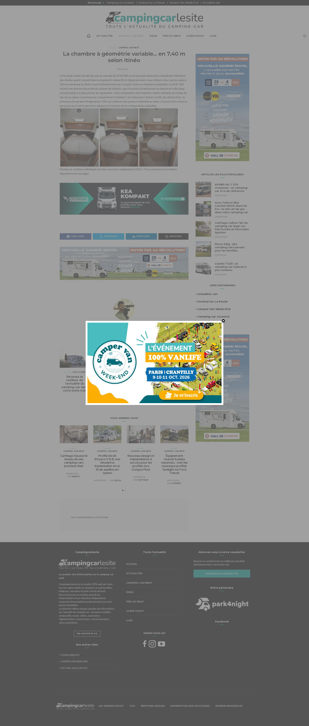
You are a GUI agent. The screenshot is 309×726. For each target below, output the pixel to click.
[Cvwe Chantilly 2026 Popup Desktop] (154, 362)
